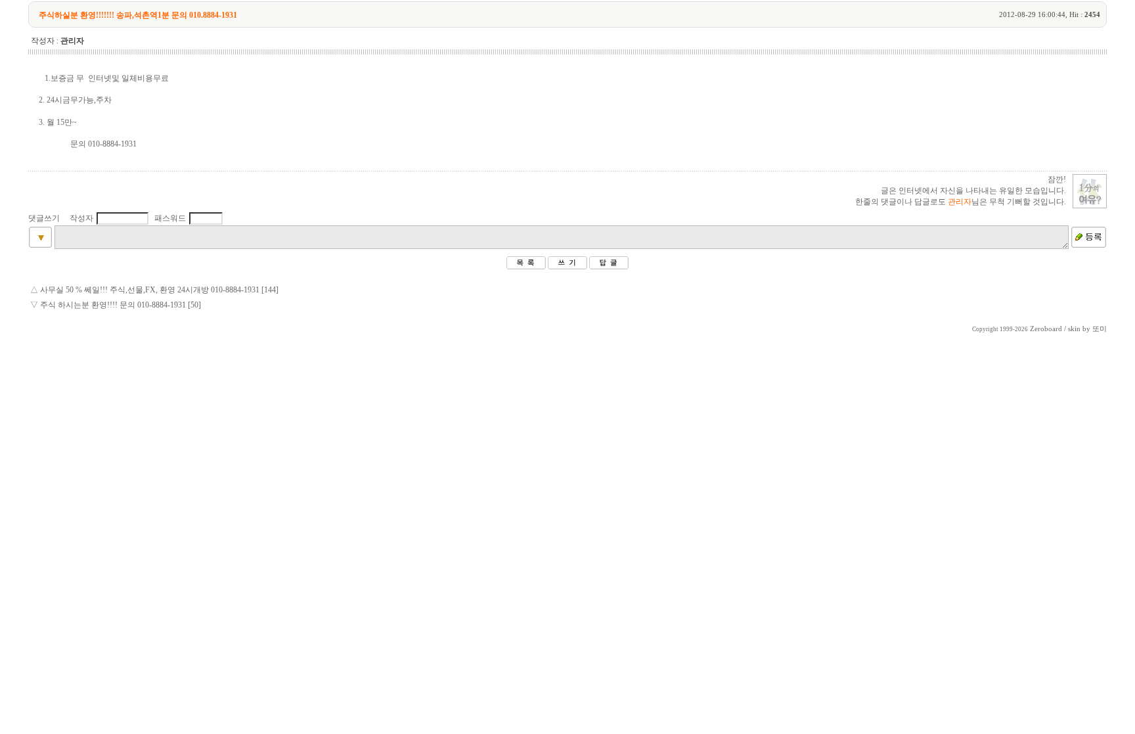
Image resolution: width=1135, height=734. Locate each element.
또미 (1099, 329)
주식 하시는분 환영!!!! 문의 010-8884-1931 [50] (120, 305)
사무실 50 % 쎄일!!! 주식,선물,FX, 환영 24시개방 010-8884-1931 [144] (159, 289)
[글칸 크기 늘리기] (40, 245)
